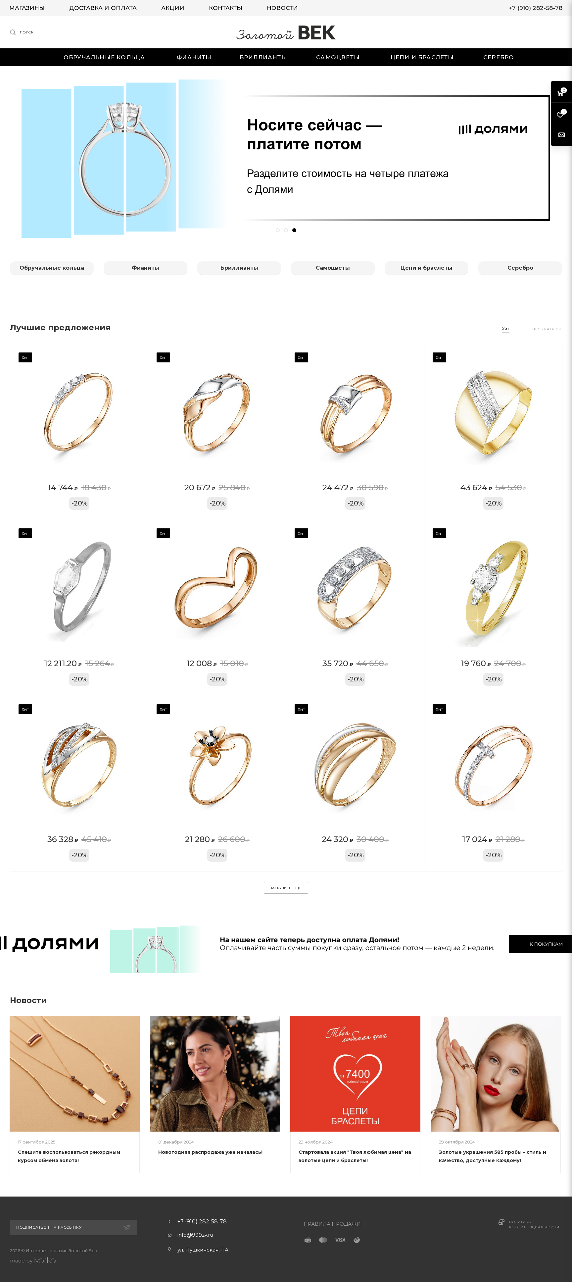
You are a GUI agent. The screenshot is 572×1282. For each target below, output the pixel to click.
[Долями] (286, 944)
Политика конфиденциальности (534, 1224)
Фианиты (145, 268)
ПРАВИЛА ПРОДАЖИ (332, 1224)
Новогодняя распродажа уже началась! (210, 1152)
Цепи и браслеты (427, 268)
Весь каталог (547, 329)
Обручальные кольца (52, 268)
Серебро (520, 268)
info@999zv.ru (195, 1235)
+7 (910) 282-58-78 (202, 1221)
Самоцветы (333, 268)
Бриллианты (239, 268)
